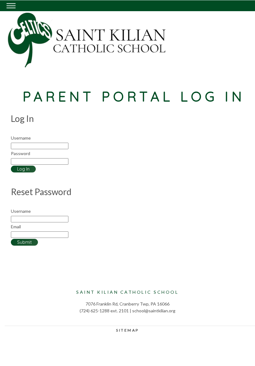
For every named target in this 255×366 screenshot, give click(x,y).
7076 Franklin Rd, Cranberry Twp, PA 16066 (127, 303)
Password (20, 153)
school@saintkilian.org (153, 310)
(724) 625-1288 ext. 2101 (104, 310)
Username (21, 138)
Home (66, 55)
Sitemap (127, 330)
